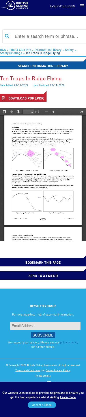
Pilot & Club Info (20, 50)
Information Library (48, 50)
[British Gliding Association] (14, 5)
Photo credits (43, 375)
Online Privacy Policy (58, 370)
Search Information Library (43, 66)
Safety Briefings (11, 53)
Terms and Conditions (27, 370)
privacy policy (69, 342)
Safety (69, 50)
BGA (3, 50)
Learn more (68, 397)
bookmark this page (43, 262)
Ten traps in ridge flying (43, 53)
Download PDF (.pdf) (25, 98)
